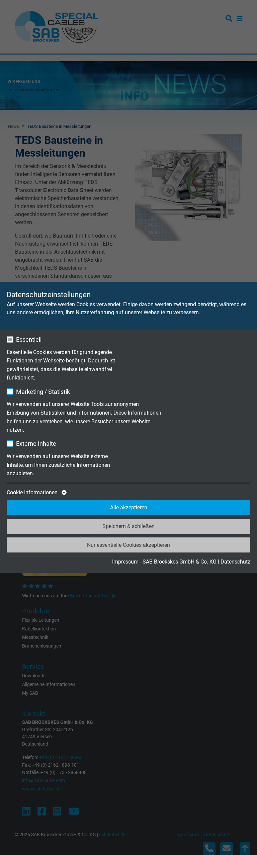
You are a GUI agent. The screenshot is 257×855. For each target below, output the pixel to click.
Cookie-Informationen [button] (33, 492)
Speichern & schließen (128, 526)
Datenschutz (235, 562)
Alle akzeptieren (128, 507)
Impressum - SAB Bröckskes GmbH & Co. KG (164, 562)
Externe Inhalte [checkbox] (36, 443)
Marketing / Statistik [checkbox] (43, 391)
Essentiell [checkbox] (28, 339)
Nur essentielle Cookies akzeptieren (128, 545)
